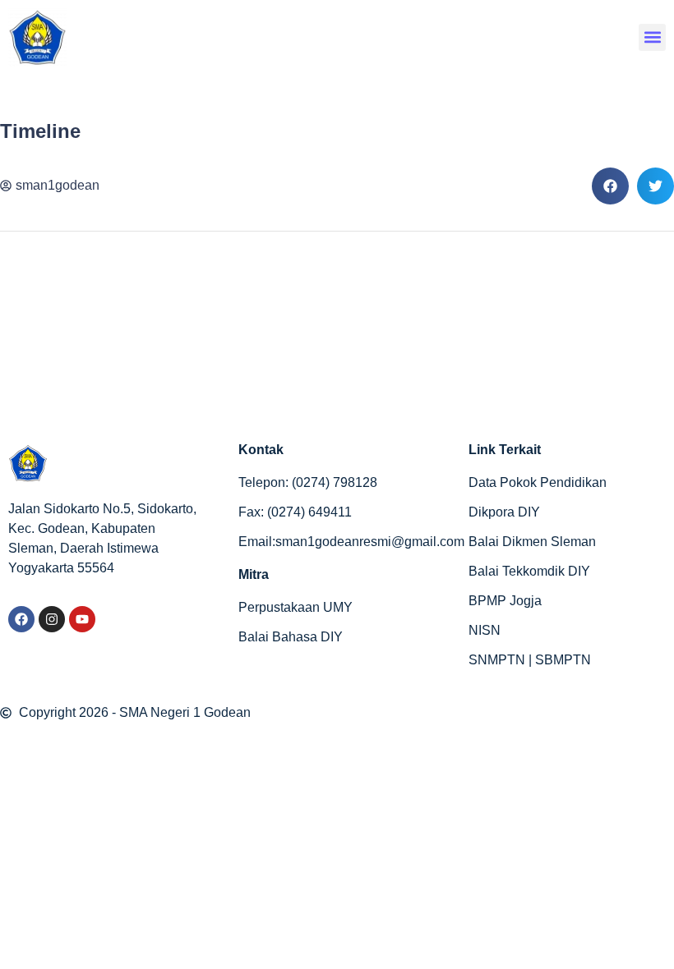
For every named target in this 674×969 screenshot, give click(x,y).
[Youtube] (82, 619)
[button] (652, 37)
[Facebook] (21, 619)
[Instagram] (52, 619)
